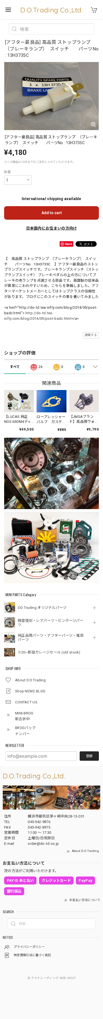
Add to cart (51, 213)
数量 (7, 172)
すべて (15, 367)
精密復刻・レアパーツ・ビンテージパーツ (50, 623)
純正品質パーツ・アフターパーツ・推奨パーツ (50, 637)
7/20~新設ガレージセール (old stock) (49, 652)
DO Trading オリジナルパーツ (42, 608)
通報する (91, 335)
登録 (89, 756)
